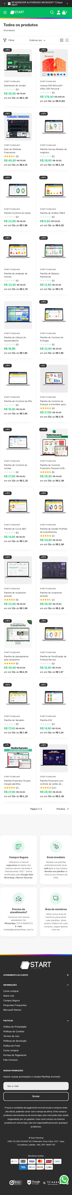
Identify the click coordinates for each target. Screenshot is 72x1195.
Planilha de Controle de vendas (15, 466)
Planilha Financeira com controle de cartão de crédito (51, 782)
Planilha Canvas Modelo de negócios (53, 151)
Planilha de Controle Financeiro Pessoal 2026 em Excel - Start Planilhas (52, 467)
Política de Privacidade (14, 1026)
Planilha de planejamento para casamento (16, 658)
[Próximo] (67, 3)
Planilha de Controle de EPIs (18, 401)
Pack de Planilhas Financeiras (12, 151)
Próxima (61, 809)
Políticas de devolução (14, 1040)
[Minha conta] (59, 12)
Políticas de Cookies (13, 1031)
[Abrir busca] (52, 12)
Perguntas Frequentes (15, 1005)
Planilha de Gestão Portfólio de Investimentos (53, 530)
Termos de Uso (11, 1036)
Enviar (36, 1096)
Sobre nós (8, 995)
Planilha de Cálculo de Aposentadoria (15, 339)
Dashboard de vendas (15, 85)
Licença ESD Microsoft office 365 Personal (51, 87)
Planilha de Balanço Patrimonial (49, 275)
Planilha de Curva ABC (15, 529)
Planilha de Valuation (14, 720)
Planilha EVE (46, 720)
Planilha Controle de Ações (17, 213)
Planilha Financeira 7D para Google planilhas (17, 782)
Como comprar (11, 991)
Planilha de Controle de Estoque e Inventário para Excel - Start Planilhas (52, 403)
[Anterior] (5, 3)
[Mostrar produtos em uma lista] (67, 40)
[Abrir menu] (5, 12)
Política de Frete (11, 1045)
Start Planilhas (12, 81)
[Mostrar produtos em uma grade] (61, 40)
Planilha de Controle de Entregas (51, 339)
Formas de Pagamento (14, 1055)
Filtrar (11, 40)
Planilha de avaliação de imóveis (15, 275)
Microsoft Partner (12, 1010)
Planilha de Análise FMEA (52, 213)
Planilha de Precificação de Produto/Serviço (53, 658)
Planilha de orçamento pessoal (15, 594)
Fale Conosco (10, 1059)
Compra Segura (11, 1000)
